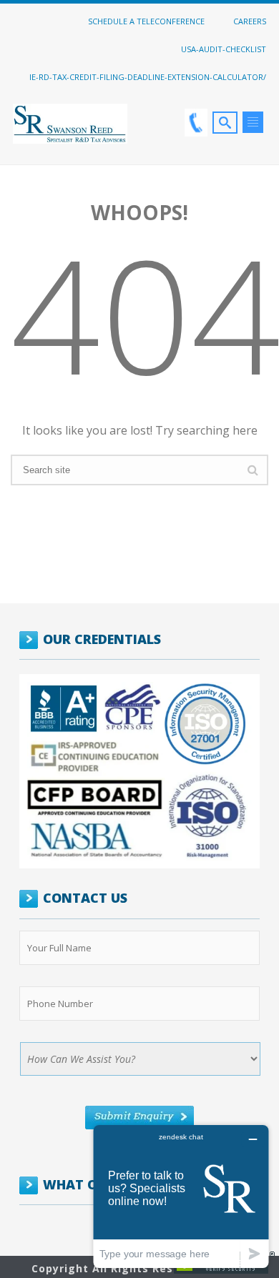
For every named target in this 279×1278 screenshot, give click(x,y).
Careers (249, 21)
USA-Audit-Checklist (223, 49)
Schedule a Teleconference (146, 21)
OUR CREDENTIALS (102, 639)
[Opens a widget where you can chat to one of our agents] (181, 1196)
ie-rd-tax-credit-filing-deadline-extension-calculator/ (147, 76)
